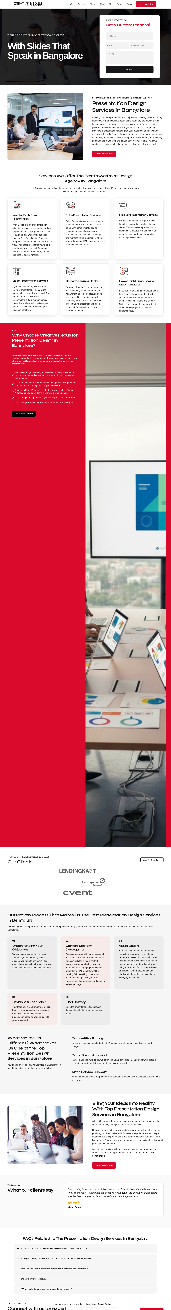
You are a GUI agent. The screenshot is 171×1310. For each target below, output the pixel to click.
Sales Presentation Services (83, 215)
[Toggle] (18, 1248)
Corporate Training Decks (82, 281)
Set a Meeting (146, 4)
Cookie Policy (104, 1304)
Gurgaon (109, 1140)
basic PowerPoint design (111, 188)
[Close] (114, 1304)
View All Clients (150, 860)
